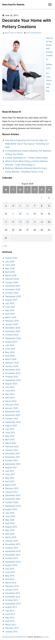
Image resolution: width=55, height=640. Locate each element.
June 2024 (10, 348)
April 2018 (10, 534)
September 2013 (13, 603)
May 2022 (9, 436)
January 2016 (11, 541)
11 (13, 213)
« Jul (4, 246)
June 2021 (10, 474)
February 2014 (12, 586)
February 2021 (11, 488)
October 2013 (11, 600)
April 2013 (10, 621)
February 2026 (12, 279)
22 (42, 222)
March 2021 (10, 485)
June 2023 (10, 390)
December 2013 (12, 593)
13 (27, 213)
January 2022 (11, 450)
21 (35, 222)
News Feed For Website (13, 4)
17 (6, 222)
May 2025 (10, 310)
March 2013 (10, 624)
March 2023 (10, 401)
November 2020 (12, 499)
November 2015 (12, 544)
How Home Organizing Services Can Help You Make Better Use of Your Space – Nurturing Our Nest (27, 143)
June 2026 (10, 265)
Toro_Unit (45, 637)
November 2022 (12, 415)
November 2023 (12, 373)
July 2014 (9, 568)
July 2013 (9, 610)
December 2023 (12, 369)
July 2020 (9, 513)
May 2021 (9, 478)
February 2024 (12, 362)
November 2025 (12, 289)
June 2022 (10, 432)
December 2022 (12, 411)
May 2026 (10, 268)
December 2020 (12, 495)
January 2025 (11, 324)
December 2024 (12, 327)
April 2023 (10, 397)
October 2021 (11, 460)
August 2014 (11, 565)
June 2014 (10, 572)
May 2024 (10, 352)
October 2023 (11, 376)
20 (27, 222)
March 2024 (10, 359)
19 (20, 222)
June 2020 (10, 516)
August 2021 (11, 467)
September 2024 (13, 338)
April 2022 (10, 439)
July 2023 (9, 387)
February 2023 (12, 404)
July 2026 (9, 261)
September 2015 (13, 551)
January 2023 (11, 408)
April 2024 (10, 355)
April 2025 (10, 314)
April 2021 (9, 481)
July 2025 (9, 303)
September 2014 (13, 561)
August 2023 (11, 383)
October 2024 (11, 334)
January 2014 (11, 589)
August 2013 (11, 607)
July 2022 (9, 429)
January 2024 (11, 366)
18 (13, 222)
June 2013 (10, 614)
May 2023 (10, 394)
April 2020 (10, 523)
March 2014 (10, 582)
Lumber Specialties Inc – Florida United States (26, 157)
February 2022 (12, 446)
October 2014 (11, 558)
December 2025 (12, 286)
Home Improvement (33, 33)
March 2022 (10, 443)
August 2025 (11, 300)
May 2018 (9, 530)
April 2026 (10, 272)
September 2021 (13, 464)
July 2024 (9, 345)
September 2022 (13, 422)
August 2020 (11, 509)
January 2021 (11, 492)
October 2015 (11, 548)
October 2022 (11, 418)
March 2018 (10, 537)
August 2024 (11, 341)
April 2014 (10, 579)
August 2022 (11, 425)
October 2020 (11, 502)
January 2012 (11, 631)
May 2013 (9, 617)
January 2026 (11, 282)
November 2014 (12, 554)
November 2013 (12, 596)
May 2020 (10, 520)
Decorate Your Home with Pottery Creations (49, 48)
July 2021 (9, 471)
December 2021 (12, 453)
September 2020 (13, 506)
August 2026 (11, 258)
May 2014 (9, 575)
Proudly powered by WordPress (14, 637)
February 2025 (12, 321)
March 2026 (10, 275)
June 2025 (10, 307)
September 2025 (13, 296)
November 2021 (12, 457)
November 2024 (12, 331)
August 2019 (11, 527)
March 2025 (10, 317)
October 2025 (11, 293)
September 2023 (13, 380)
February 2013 (12, 628)
